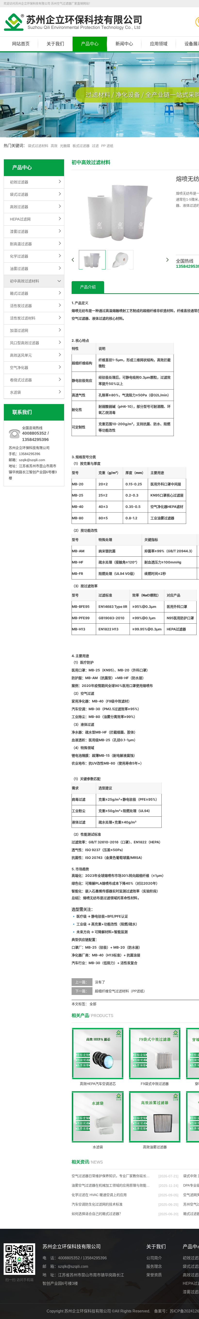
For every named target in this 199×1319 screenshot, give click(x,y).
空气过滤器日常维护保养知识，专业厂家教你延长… (111, 1176)
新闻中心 (124, 43)
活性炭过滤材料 (22, 318)
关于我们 (55, 43)
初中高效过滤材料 (24, 281)
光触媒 (65, 146)
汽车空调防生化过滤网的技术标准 (97, 1204)
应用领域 (158, 43)
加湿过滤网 (19, 330)
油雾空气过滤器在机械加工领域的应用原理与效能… (111, 1185)
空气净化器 (19, 368)
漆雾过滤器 (19, 231)
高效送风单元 (21, 355)
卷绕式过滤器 (21, 380)
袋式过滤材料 (38, 146)
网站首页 (21, 43)
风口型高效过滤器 (24, 343)
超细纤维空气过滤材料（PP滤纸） (121, 991)
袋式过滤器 (19, 194)
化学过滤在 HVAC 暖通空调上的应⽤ (99, 1195)
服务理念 (154, 1266)
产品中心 (90, 43)
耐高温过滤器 (21, 244)
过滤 (95, 146)
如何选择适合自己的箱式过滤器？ (97, 1214)
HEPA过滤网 (20, 219)
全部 (93, 1004)
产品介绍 (88, 287)
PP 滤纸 (107, 146)
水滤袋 (15, 392)
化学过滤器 (19, 256)
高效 (54, 146)
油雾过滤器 (19, 269)
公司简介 (154, 1258)
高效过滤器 (19, 207)
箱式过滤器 (19, 293)
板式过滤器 (81, 146)
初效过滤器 (19, 182)
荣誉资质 (154, 1275)
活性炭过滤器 (21, 306)
